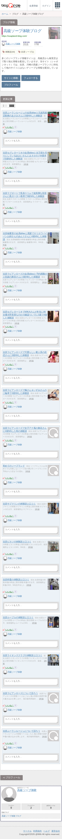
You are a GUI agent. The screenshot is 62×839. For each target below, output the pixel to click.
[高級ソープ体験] (5, 131)
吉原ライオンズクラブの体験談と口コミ (22, 655)
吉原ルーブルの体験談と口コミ (18, 617)
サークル (27, 831)
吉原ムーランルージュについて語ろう (21, 731)
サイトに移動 (11, 78)
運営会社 (55, 831)
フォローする (31, 78)
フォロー (11, 807)
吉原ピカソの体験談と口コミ (17, 541)
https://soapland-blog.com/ (14, 36)
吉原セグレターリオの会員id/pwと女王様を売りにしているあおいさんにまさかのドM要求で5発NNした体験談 (25, 155)
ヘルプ (46, 831)
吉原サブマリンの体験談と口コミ (19, 503)
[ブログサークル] (11, 5)
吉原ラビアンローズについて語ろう (20, 693)
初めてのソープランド (14, 466)
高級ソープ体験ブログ (22, 31)
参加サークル (50, 807)
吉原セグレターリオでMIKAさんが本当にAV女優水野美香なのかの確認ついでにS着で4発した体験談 (25, 315)
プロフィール (11, 85)
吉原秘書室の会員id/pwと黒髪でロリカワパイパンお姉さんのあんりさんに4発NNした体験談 (25, 236)
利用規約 (37, 831)
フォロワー (31, 807)
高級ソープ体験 (13, 44)
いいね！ (9, 127)
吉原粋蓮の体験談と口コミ (16, 579)
